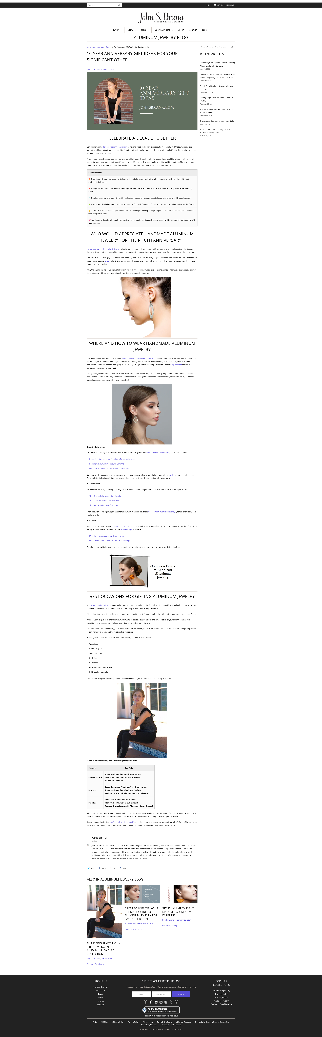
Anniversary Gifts (163, 30)
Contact (193, 30)
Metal (131, 30)
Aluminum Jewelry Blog (161, 37)
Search (100, 997)
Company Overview (100, 987)
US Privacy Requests (183, 1022)
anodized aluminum (106, 204)
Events (100, 994)
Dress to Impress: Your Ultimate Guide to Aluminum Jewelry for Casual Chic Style (141, 913)
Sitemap (101, 1001)
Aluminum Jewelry (221, 990)
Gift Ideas (104, 1022)
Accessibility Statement (149, 1025)
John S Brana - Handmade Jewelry (157, 1029)
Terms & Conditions (164, 1022)
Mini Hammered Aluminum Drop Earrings (107, 536)
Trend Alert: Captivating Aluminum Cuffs (217, 121)
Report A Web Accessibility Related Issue (161, 1016)
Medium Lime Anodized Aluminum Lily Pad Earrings (127, 793)
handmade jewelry (121, 526)
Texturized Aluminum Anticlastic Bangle (122, 777)
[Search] (119, 5)
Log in (208, 5)
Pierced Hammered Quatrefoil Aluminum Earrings (110, 468)
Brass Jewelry (221, 994)
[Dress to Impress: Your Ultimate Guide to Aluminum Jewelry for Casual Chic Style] (142, 894)
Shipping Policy (118, 1022)
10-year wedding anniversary (115, 147)
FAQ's (95, 1022)
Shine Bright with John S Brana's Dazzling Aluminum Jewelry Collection (104, 948)
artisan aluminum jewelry (100, 605)
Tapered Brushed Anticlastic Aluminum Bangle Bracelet (129, 806)
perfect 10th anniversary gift (122, 822)
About (181, 30)
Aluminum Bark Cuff (114, 780)
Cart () (219, 5)
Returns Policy (133, 1022)
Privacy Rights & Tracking (171, 1025)
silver (107, 261)
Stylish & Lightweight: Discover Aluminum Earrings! (178, 911)
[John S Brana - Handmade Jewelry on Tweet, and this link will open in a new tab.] (145, 1002)
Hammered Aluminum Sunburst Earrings (106, 464)
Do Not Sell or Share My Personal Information (212, 1022)
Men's (144, 30)
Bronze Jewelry (221, 997)
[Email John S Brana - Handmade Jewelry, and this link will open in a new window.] (176, 1002)
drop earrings (176, 365)
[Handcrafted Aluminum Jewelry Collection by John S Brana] (104, 911)
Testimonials (100, 990)
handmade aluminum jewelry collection (138, 358)
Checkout (230, 5)
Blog (204, 30)
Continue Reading (94, 964)
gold (171, 475)
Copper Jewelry (221, 1000)
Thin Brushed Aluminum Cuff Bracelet (105, 496)
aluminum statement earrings (158, 452)
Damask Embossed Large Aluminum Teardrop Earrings (112, 459)
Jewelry (116, 30)
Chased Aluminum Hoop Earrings (162, 512)
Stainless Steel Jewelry (221, 1004)
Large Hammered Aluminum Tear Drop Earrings (126, 787)
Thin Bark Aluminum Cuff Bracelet (103, 505)
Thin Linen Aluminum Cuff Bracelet (104, 500)
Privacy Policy (148, 1022)
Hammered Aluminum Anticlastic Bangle (122, 774)
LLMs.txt (100, 1005)
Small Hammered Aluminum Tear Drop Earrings (109, 540)
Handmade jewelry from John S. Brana (103, 249)
